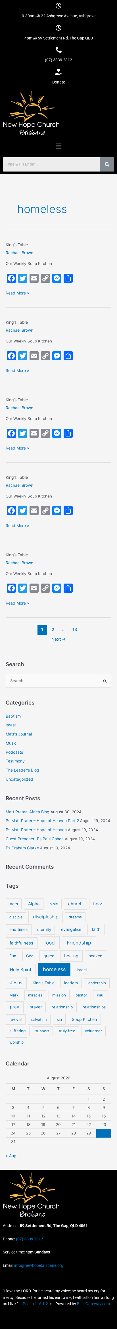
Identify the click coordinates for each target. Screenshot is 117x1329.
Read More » (17, 292)
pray (14, 1007)
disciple (16, 917)
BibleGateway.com (93, 1303)
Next (58, 639)
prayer (36, 1006)
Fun (12, 956)
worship (16, 1042)
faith (96, 929)
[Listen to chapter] (51, 1303)
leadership (96, 983)
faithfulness (21, 943)
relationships (94, 1007)
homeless (54, 969)
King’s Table (17, 244)
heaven (95, 955)
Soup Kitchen (84, 1019)
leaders (71, 983)
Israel (11, 724)
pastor (81, 995)
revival (15, 1019)
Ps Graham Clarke (22, 847)
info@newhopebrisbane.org (38, 1265)
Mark (13, 995)
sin (59, 1019)
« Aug (11, 1155)
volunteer (93, 1031)
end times (18, 929)
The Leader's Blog (22, 770)
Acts (14, 903)
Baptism (13, 716)
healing (71, 955)
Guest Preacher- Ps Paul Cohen (35, 838)
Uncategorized (19, 779)
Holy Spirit (21, 969)
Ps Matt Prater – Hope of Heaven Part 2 (42, 820)
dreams (75, 917)
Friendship (79, 943)
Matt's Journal (19, 734)
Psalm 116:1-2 (35, 1303)
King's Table (44, 983)
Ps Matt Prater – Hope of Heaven (36, 829)
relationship (62, 1007)
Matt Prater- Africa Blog (27, 811)
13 (74, 629)
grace (48, 955)
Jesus (16, 982)
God (30, 956)
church (75, 903)
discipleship (45, 917)
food (49, 943)
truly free (67, 1031)
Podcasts (14, 752)
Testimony (15, 760)
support (42, 1031)
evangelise (71, 929)
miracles (35, 995)
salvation (39, 1019)
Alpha (33, 903)
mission (59, 995)
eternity (44, 929)
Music (11, 743)
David (98, 904)
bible (53, 904)
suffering (17, 1031)
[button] (58, 146)
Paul (100, 995)
